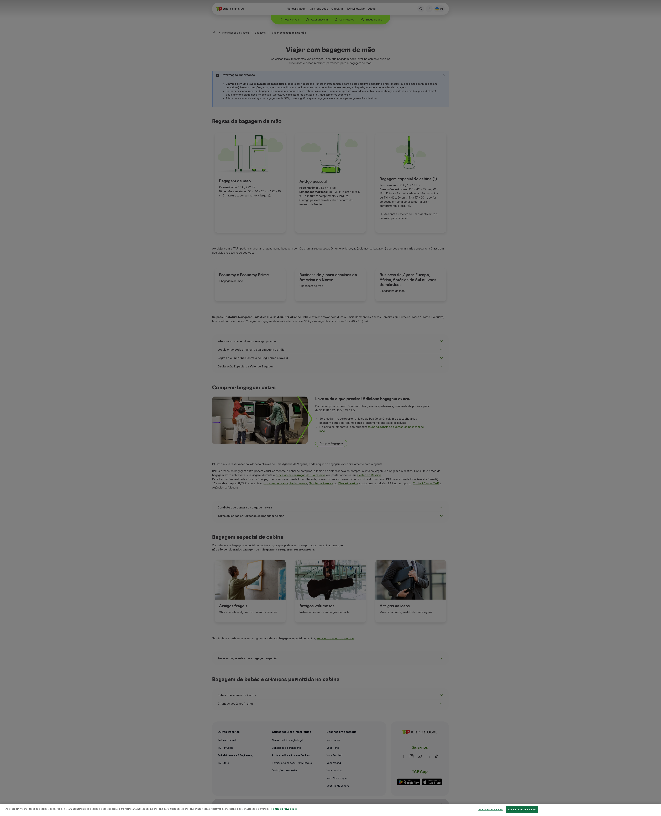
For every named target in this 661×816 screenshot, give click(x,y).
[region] (330, 810)
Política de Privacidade (284, 808)
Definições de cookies (490, 809)
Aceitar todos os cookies (522, 809)
